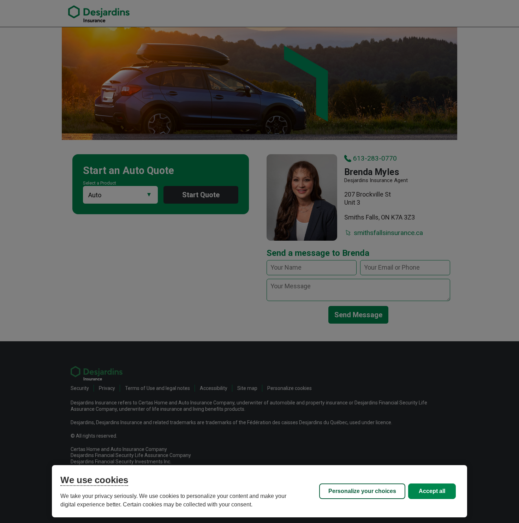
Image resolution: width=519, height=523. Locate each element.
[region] (259, 491)
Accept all (432, 491)
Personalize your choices (362, 491)
